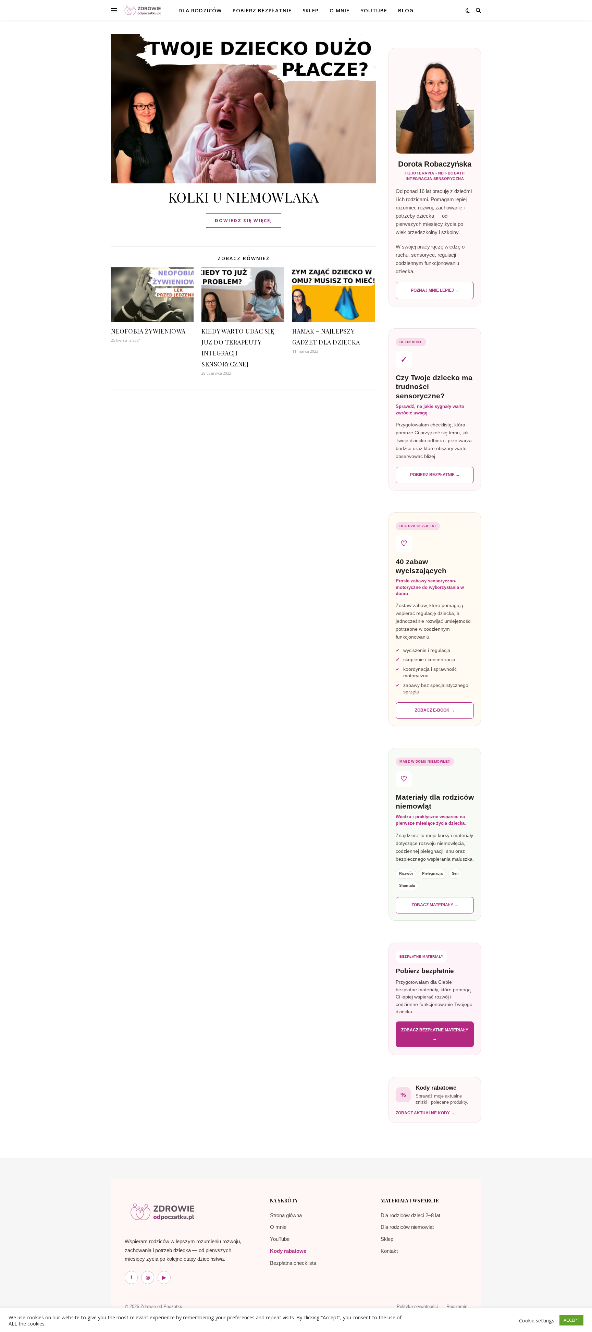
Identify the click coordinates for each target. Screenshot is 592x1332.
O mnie (278, 1227)
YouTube (373, 10)
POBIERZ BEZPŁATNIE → (435, 474)
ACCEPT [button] (571, 1320)
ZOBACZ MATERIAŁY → (434, 905)
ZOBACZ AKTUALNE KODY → (425, 1113)
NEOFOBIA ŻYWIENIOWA (148, 331)
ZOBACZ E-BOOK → (435, 710)
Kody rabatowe (288, 1251)
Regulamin (456, 1306)
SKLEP (311, 10)
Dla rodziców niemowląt (407, 1227)
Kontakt (389, 1251)
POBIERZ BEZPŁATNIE (262, 10)
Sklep (387, 1239)
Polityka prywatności (417, 1306)
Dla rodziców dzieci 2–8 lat (410, 1215)
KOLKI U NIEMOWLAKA (243, 197)
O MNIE (339, 10)
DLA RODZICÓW (200, 10)
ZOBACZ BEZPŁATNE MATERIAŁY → (434, 1034)
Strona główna (286, 1215)
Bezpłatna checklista (293, 1263)
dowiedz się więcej (243, 220)
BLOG (406, 10)
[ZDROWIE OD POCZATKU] (142, 10)
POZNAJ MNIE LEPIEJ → (435, 290)
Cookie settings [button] (536, 1320)
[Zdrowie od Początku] (162, 1212)
